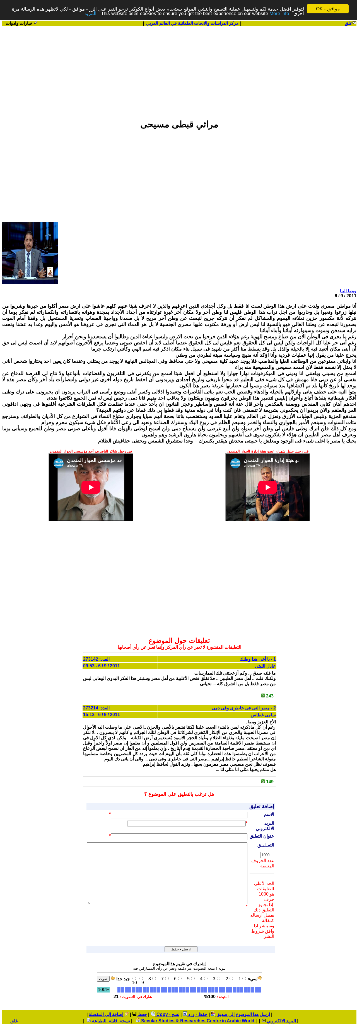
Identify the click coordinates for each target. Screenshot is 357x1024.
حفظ (142, 1014)
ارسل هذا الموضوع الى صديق (242, 1014)
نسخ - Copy (167, 1014)
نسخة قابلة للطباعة (110, 1020)
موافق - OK (328, 8)
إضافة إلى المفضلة (106, 1014)
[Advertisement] (179, 70)
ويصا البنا (348, 290)
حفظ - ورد (197, 1014)
